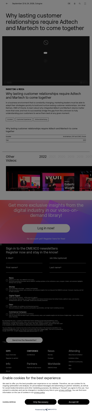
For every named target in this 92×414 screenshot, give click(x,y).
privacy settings (65, 390)
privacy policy (39, 392)
